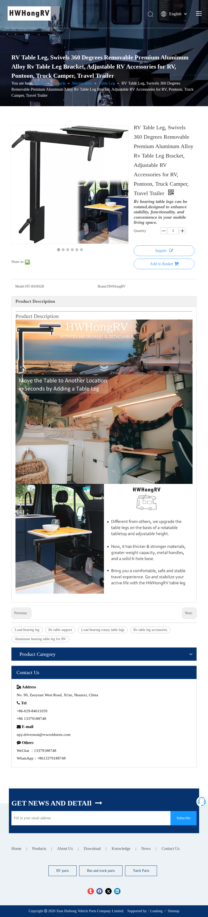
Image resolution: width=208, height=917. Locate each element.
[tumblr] (91, 891)
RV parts (62, 871)
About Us (65, 848)
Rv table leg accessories (150, 630)
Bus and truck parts (101, 871)
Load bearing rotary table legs (102, 630)
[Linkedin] (117, 891)
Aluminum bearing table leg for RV (40, 639)
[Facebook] (99, 891)
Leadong (156, 911)
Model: (20, 286)
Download (92, 848)
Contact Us (171, 848)
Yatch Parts (141, 871)
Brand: (102, 286)
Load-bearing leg (27, 630)
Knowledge (121, 848)
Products (39, 848)
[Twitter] (108, 891)
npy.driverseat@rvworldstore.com (44, 735)
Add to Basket (161, 264)
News (146, 848)
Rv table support (60, 630)
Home (16, 848)
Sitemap (173, 911)
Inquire (161, 250)
